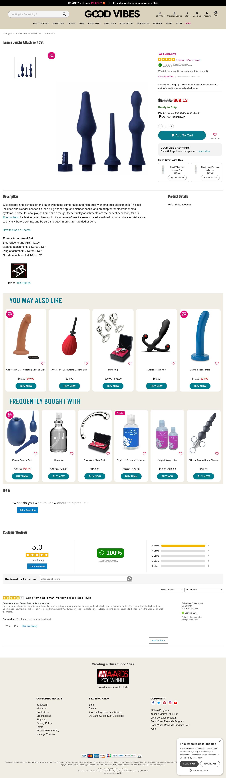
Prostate (51, 33)
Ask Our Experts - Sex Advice (105, 712)
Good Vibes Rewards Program (167, 721)
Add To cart (184, 135)
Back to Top (157, 640)
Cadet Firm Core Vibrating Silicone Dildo (26, 369)
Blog (91, 704)
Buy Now (26, 386)
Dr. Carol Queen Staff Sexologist (106, 715)
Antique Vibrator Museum (164, 713)
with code (87, 3)
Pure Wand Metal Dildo (95, 460)
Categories (9, 33)
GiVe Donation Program (163, 717)
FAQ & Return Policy (47, 730)
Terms (39, 726)
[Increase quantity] (172, 126)
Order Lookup (43, 715)
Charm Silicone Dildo (200, 369)
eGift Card (42, 704)
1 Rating (180, 60)
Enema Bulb (10, 217)
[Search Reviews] (129, 578)
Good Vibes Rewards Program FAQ (170, 725)
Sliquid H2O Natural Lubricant (131, 460)
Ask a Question (165, 76)
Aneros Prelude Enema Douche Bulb (69, 369)
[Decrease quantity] (160, 126)
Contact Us (42, 712)
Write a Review (193, 60)
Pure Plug (113, 369)
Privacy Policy (44, 723)
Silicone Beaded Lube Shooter (203, 460)
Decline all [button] (210, 764)
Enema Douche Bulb (22, 460)
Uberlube (58, 460)
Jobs (153, 728)
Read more (198, 758)
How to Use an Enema (17, 230)
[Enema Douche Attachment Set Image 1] (102, 113)
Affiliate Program (160, 710)
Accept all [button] (189, 764)
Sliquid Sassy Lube (167, 460)
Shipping (41, 719)
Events (92, 708)
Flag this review (29, 626)
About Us (41, 708)
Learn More (204, 151)
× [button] (219, 741)
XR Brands (23, 283)
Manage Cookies (45, 734)
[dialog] (200, 756)
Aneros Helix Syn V (156, 369)
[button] (200, 770)
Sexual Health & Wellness (30, 33)
